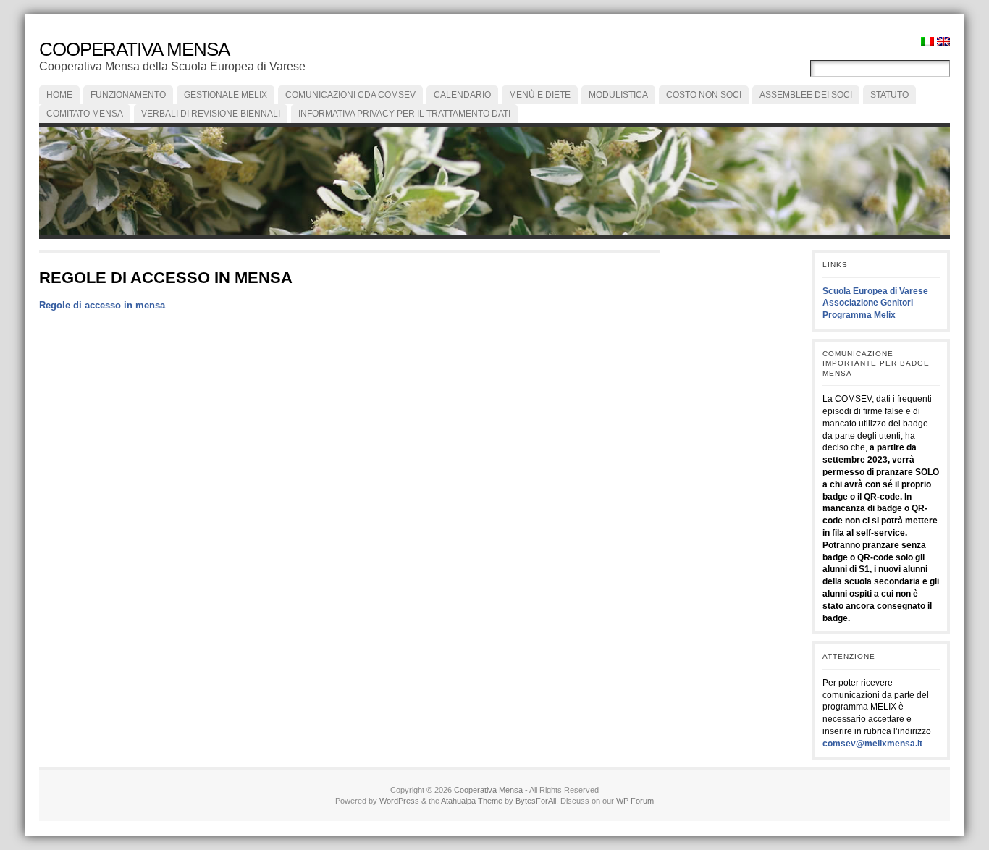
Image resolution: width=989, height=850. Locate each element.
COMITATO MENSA (84, 114)
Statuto (889, 95)
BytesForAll (535, 800)
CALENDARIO (462, 95)
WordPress (399, 800)
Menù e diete (540, 95)
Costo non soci (703, 95)
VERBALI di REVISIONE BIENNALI (210, 114)
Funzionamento (128, 95)
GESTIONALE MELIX (225, 95)
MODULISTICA (618, 95)
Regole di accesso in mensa (102, 305)
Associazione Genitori (867, 303)
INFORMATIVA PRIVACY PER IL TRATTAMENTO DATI (404, 114)
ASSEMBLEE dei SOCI (805, 95)
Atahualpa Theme (471, 800)
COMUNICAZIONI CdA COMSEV (350, 95)
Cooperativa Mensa (134, 49)
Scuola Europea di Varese (875, 291)
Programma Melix (859, 315)
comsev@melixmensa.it (872, 744)
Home (59, 95)
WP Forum (635, 800)
